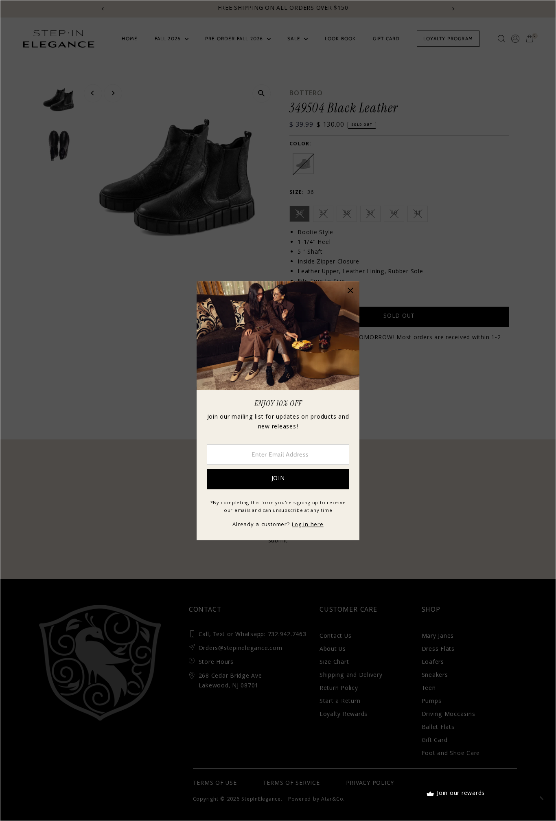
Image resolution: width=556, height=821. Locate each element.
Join (278, 479)
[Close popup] (350, 290)
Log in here (307, 524)
